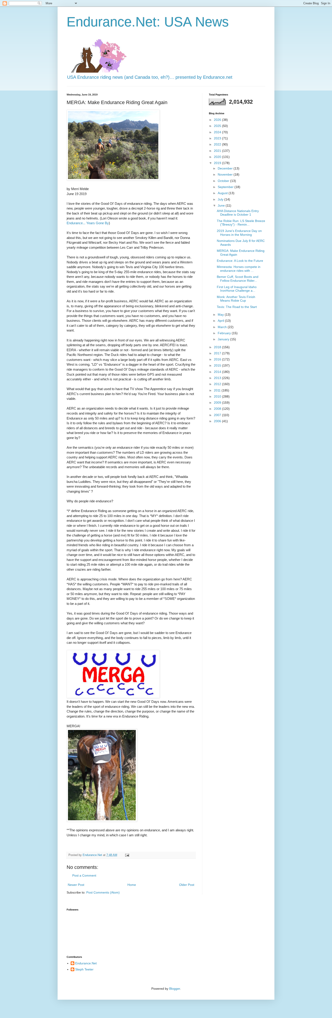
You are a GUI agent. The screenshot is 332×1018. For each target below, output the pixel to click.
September (226, 187)
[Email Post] (127, 855)
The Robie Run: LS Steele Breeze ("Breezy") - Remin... (241, 222)
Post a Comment (84, 875)
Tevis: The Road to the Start (237, 307)
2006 (218, 421)
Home (131, 885)
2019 (218, 163)
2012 (218, 384)
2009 (218, 402)
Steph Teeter (84, 969)
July (221, 199)
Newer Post (76, 885)
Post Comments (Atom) (103, 892)
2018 (218, 347)
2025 (218, 126)
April (221, 320)
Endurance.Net (86, 963)
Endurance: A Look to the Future (240, 260)
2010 (218, 396)
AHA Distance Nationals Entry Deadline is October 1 (238, 213)
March (223, 327)
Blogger (174, 988)
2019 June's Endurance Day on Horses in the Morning (239, 232)
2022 (218, 144)
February (225, 333)
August (223, 193)
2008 (218, 408)
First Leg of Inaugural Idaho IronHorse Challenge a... (237, 289)
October (224, 181)
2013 (218, 378)
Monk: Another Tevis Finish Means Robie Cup (236, 299)
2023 (218, 138)
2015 (218, 365)
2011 (218, 390)
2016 (218, 359)
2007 (218, 415)
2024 (218, 132)
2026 (218, 120)
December (226, 168)
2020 (218, 157)
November (226, 174)
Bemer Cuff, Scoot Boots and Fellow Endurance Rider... (237, 278)
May (221, 314)
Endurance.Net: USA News (148, 21)
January (224, 339)
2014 (218, 372)
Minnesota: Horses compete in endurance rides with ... (238, 268)
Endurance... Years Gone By (88, 223)
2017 (218, 353)
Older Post (186, 885)
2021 (218, 151)
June (222, 205)
